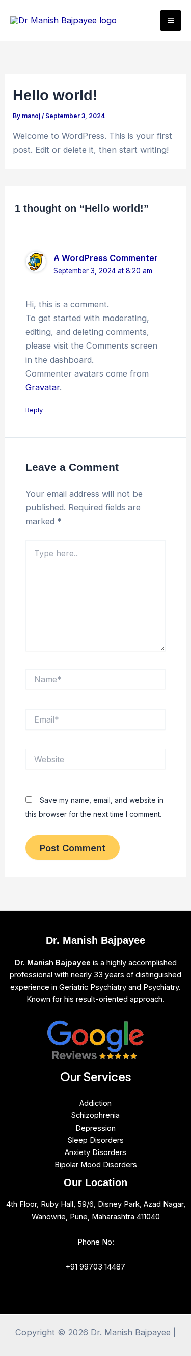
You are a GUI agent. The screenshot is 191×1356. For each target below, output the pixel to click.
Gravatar (42, 387)
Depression (95, 1128)
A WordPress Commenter (105, 258)
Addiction (95, 1103)
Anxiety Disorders (95, 1152)
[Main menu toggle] (170, 20)
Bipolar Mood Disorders (95, 1164)
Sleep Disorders (96, 1140)
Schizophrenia (95, 1115)
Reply (34, 410)
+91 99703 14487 (95, 1267)
